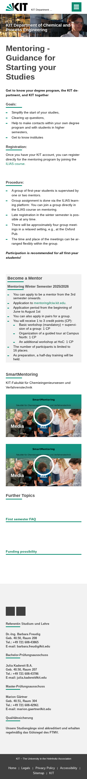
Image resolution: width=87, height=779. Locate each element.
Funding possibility (21, 551)
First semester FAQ (21, 519)
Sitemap (38, 773)
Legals (25, 768)
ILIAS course (15, 164)
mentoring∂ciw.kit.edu (49, 303)
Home (12, 768)
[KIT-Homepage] (17, 6)
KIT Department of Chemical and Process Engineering (42, 9)
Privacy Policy (45, 768)
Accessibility (68, 768)
